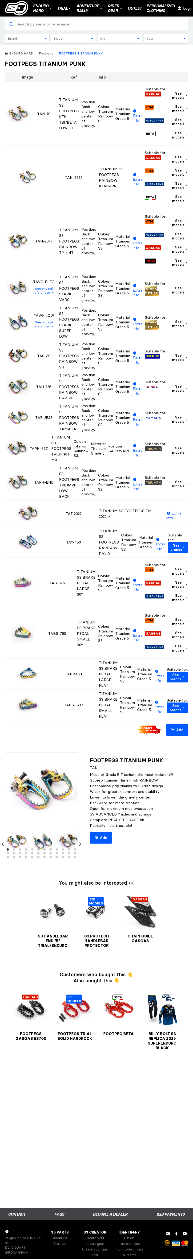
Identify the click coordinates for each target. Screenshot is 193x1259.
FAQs (59, 1214)
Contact (16, 1214)
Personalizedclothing (160, 8)
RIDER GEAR (113, 8)
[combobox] (27, 38)
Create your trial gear (95, 1252)
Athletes (60, 1244)
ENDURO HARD (40, 8)
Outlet (135, 8)
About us (60, 1238)
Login (187, 8)
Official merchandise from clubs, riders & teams (129, 1246)
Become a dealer (110, 1214)
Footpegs (46, 53)
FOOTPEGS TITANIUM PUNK (81, 53)
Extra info (137, 118)
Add (180, 730)
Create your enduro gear (95, 1241)
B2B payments (171, 1214)
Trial (62, 8)
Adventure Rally (87, 8)
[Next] (80, 844)
